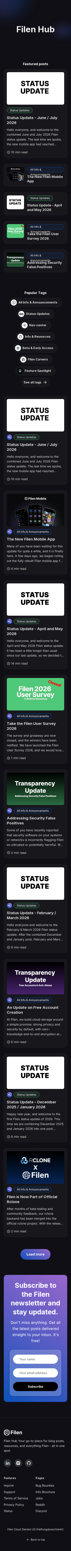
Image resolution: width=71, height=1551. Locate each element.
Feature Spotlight (38, 371)
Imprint (9, 1485)
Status (8, 1511)
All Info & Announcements (40, 170)
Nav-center (38, 325)
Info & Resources (38, 336)
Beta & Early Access (38, 348)
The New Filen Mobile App (31, 539)
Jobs (39, 1498)
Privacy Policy (14, 1505)
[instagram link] (18, 1463)
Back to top (38, 1539)
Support (9, 1492)
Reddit (40, 1505)
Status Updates (19, 110)
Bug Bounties (45, 1485)
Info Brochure (45, 1492)
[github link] (29, 1463)
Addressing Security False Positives (44, 265)
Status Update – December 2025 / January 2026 (31, 1104)
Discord (41, 1511)
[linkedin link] (7, 1463)
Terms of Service (16, 1498)
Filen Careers (38, 359)
